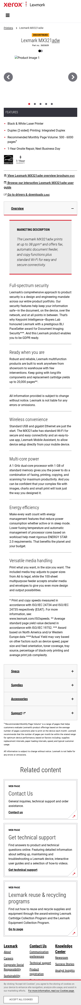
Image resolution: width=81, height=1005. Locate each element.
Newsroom (61, 957)
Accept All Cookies (21, 999)
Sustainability (12, 976)
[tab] (29, 104)
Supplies (17, 685)
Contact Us (38, 946)
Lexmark (11, 946)
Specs (15, 671)
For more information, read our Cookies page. (51, 990)
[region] (40, 992)
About (7, 952)
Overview (17, 208)
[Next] (72, 77)
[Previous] (8, 77)
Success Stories (64, 964)
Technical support (40, 963)
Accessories (19, 699)
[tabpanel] (40, 439)
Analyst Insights (65, 970)
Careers (8, 958)
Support (16, 713)
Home (48, 5)
